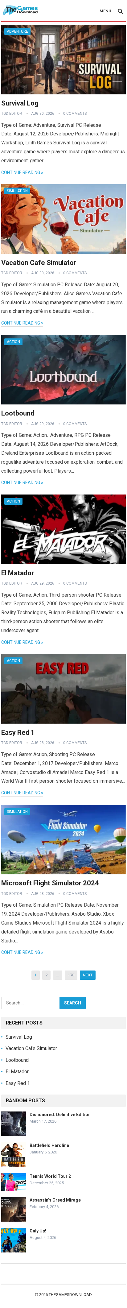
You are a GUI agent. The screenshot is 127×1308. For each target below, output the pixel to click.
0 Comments (75, 113)
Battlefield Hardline (49, 1145)
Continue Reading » (22, 172)
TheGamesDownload (70, 1294)
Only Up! (38, 1230)
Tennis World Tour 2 (50, 1176)
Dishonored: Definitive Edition (60, 1114)
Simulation (17, 191)
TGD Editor (11, 113)
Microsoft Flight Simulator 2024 (50, 883)
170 (71, 975)
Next (87, 975)
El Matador (17, 573)
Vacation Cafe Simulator (38, 263)
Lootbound (17, 413)
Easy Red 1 (18, 732)
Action (13, 342)
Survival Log (20, 103)
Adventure (17, 31)
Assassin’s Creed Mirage (55, 1200)
